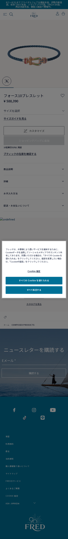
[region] (34, 269)
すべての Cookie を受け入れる (34, 280)
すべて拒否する (34, 290)
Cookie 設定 (34, 271)
